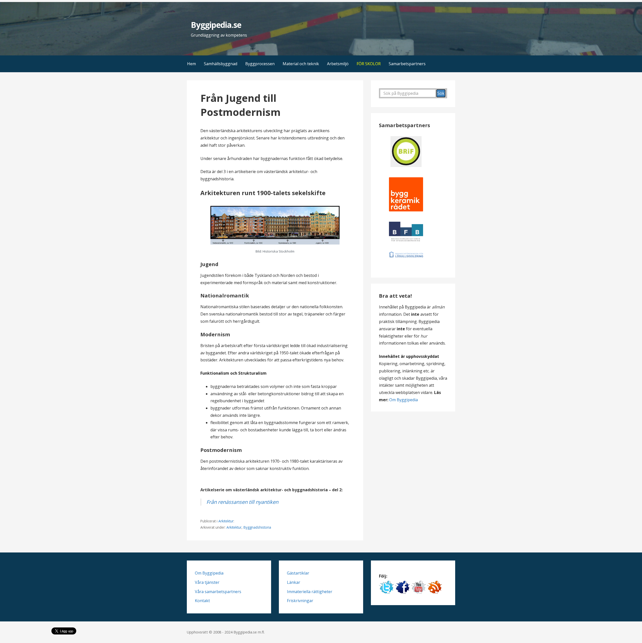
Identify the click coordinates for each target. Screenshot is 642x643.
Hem (191, 63)
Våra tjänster (207, 582)
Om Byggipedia (403, 400)
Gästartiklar (298, 573)
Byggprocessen (260, 63)
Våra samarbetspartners (218, 591)
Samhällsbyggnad (220, 63)
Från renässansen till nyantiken (242, 502)
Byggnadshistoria (257, 527)
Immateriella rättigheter (309, 591)
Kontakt (202, 600)
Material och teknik (301, 63)
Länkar (293, 582)
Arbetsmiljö (338, 63)
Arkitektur (225, 521)
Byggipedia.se (216, 24)
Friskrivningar (300, 600)
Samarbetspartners (407, 63)
